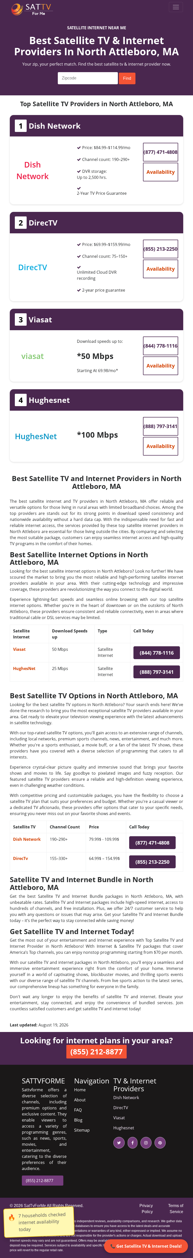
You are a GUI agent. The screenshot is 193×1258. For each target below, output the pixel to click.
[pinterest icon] (159, 1142)
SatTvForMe (35, 1206)
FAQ (78, 1110)
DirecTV (120, 1107)
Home (80, 1090)
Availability (161, 172)
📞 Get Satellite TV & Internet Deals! (146, 1246)
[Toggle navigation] (176, 7)
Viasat (19, 649)
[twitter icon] (119, 1142)
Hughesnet (123, 1128)
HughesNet (24, 668)
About (80, 1100)
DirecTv (20, 858)
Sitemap (82, 1130)
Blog (78, 1120)
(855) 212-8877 (39, 1180)
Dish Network (27, 839)
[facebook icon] (131, 1142)
